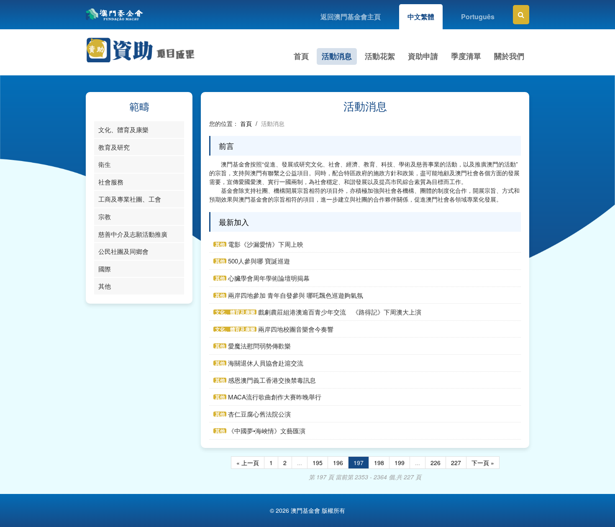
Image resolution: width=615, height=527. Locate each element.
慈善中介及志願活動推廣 (132, 234)
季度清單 (466, 56)
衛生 (104, 164)
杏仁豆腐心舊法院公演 (259, 413)
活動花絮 (380, 56)
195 (318, 462)
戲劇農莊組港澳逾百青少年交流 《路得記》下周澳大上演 (339, 311)
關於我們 (509, 56)
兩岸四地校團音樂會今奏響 (295, 329)
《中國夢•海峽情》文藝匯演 (266, 430)
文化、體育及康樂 (123, 129)
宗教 (104, 216)
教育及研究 (114, 147)
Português (478, 16)
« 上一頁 (247, 462)
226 (435, 462)
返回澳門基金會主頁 (350, 16)
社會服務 (110, 181)
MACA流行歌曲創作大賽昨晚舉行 (274, 396)
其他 (104, 285)
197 (359, 462)
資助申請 (423, 56)
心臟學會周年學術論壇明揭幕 (269, 278)
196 (338, 462)
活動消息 (337, 56)
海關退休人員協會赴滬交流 (265, 362)
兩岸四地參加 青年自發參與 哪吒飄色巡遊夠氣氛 (295, 295)
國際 (104, 268)
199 (400, 462)
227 (456, 462)
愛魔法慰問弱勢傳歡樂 (259, 345)
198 (379, 462)
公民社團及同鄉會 (123, 251)
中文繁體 (420, 16)
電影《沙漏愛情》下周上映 (265, 244)
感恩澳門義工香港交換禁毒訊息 (272, 380)
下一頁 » (483, 462)
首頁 (301, 56)
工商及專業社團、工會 (129, 198)
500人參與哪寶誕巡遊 (259, 260)
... (299, 462)
